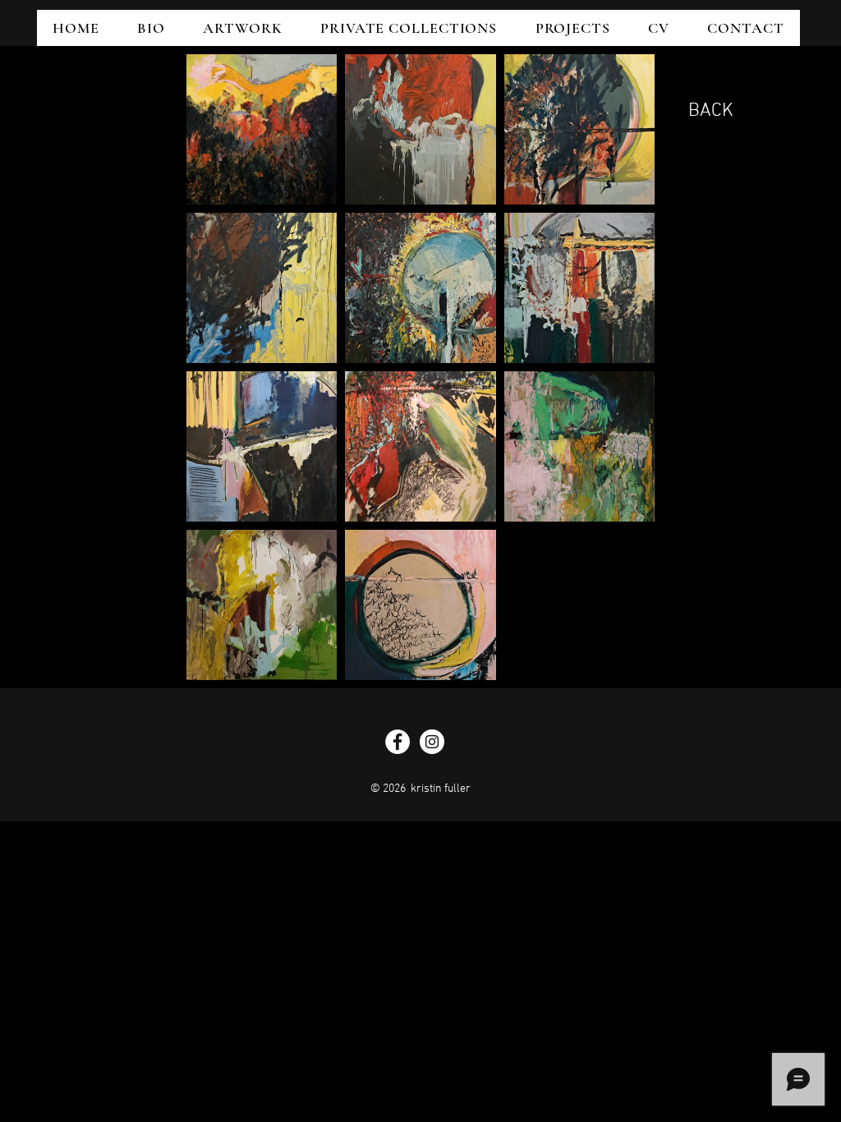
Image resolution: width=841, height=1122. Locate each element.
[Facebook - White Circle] (397, 741)
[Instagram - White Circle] (432, 741)
